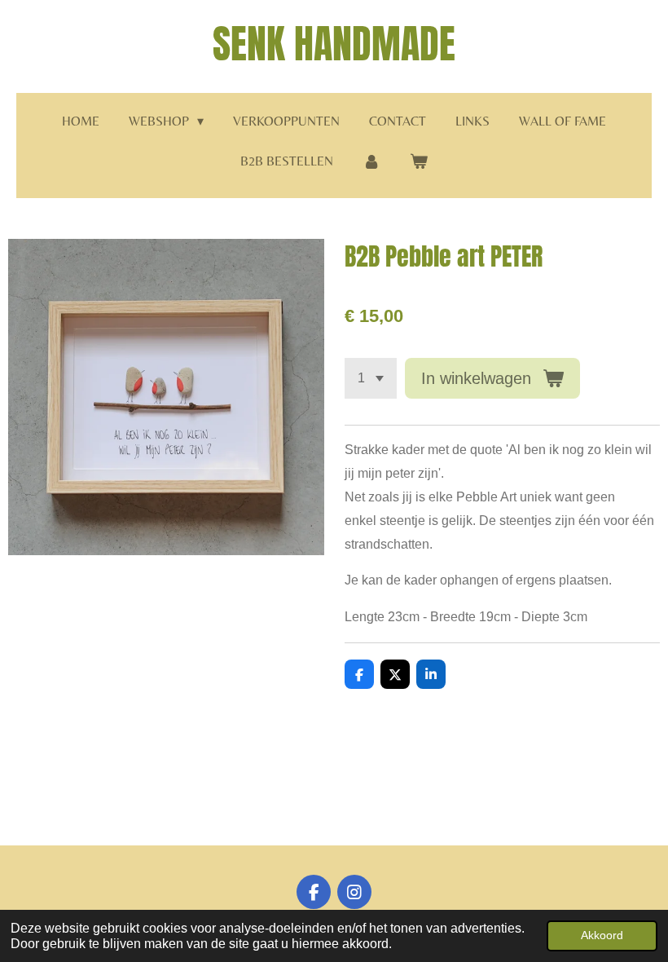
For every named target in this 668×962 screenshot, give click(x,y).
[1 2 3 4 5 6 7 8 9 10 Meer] (371, 378)
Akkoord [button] (602, 935)
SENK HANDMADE (334, 44)
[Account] (371, 162)
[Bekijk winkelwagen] (418, 162)
